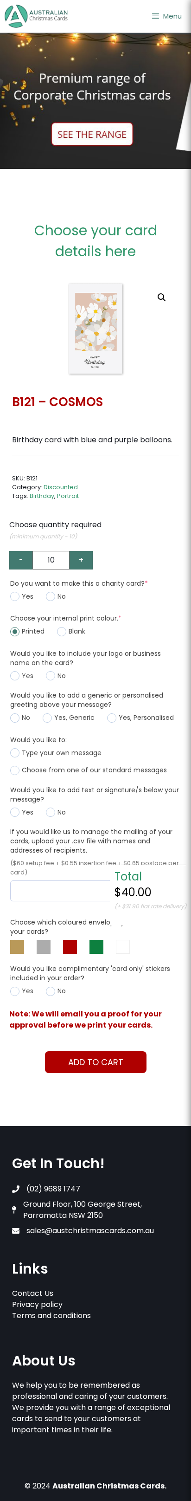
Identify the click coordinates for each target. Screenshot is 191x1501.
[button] (161, 297)
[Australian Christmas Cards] (36, 16)
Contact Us (32, 1293)
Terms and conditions (51, 1315)
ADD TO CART (95, 1062)
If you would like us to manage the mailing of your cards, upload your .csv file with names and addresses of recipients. (91, 841)
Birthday (42, 496)
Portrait (68, 496)
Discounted (61, 487)
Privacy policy (37, 1304)
